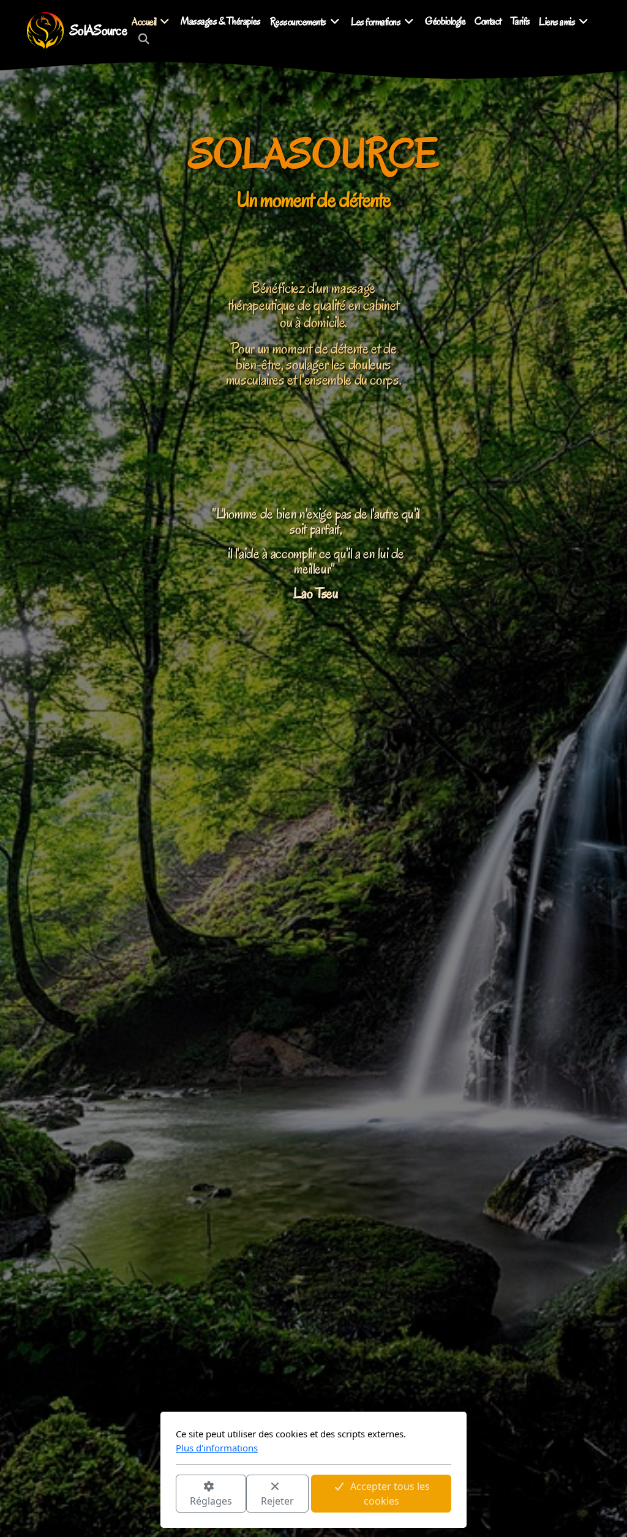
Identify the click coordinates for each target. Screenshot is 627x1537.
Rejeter (277, 1501)
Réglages (211, 1501)
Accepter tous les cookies (390, 1494)
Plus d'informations (217, 1448)
